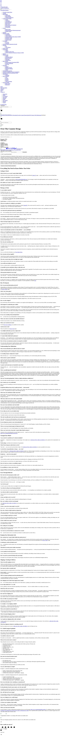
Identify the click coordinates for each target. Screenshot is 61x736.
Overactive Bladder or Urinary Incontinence (11, 71)
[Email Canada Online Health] (0, 1)
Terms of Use (13, 149)
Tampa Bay (5, 94)
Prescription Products (4, 10)
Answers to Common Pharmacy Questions (8, 165)
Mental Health (5, 54)
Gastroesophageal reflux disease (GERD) (13, 36)
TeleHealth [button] (2, 105)
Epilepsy (7, 66)
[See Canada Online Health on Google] (14, 148)
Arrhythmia (7, 20)
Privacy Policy (3, 149)
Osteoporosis (7, 15)
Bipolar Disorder (8, 58)
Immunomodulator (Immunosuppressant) (13, 30)
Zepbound (7, 75)
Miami (4, 95)
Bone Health (5, 14)
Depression (7, 59)
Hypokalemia (7, 27)
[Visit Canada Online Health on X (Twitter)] (8, 148)
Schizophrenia (8, 60)
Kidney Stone (5, 48)
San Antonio (5, 100)
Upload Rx (25, 205)
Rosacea (6, 80)
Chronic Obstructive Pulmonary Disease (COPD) (14, 52)
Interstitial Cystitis (8, 37)
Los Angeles (5, 96)
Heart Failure (7, 26)
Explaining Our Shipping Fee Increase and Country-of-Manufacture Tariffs (14, 710)
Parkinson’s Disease (9, 68)
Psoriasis (7, 79)
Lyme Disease (8, 47)
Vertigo (6, 69)
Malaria (4, 53)
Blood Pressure (8, 22)
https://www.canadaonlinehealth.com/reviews (9, 433)
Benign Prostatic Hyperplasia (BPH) (12, 62)
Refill (1, 86)
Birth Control (7, 83)
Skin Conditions (6, 76)
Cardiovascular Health (7, 18)
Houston (4, 98)
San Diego (5, 97)
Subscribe (24, 152)
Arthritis (4, 13)
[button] (30, 713)
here (35, 280)
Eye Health (5, 41)
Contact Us (2, 92)
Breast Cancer (8, 29)
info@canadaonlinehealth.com (21, 179)
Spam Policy (18, 149)
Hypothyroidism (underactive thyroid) (10, 44)
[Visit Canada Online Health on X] (0, 2)
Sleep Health (5, 74)
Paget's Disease (8, 16)
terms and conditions (7, 324)
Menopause (7, 84)
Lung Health (5, 49)
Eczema (6, 78)
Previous (2, 728)
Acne (6, 77)
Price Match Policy (18, 252)
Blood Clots (7, 23)
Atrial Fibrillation (8, 21)
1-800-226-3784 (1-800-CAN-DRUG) (37, 439)
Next (6, 728)
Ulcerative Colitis (8, 38)
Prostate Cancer (8, 31)
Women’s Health (6, 82)
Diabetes (4, 32)
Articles (1, 89)
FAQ (1, 90)
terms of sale (12, 328)
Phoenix (4, 101)
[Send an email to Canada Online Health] (7, 148)
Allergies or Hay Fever (9, 51)
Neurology (5, 65)
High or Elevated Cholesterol (10, 25)
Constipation (7, 34)
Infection (4, 45)
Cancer (4, 28)
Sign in (7, 8)
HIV (6, 46)
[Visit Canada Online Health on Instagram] (0, 4)
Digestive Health (6, 33)
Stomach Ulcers (8, 39)
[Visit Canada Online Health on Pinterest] (0, 5)
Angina (6, 19)
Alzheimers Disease (9, 56)
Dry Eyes (7, 42)
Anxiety (6, 55)
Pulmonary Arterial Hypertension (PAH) (10, 72)
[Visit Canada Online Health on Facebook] (0, 3)
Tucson (4, 102)
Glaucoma (7, 43)
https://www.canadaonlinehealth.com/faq (38, 709)
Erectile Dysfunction (9, 63)
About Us (2, 88)
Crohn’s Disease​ (8, 35)
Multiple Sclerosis (8, 67)
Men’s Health (5, 61)
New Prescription (3, 87)
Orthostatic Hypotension (7, 70)
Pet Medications (3, 104)
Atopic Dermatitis (8, 81)
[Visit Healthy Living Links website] (3, 148)
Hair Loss (7, 64)
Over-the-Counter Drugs (7, 12)
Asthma (6, 50)
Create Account (3, 8)
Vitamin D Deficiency (9, 17)
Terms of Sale (8, 149)
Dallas (4, 99)
